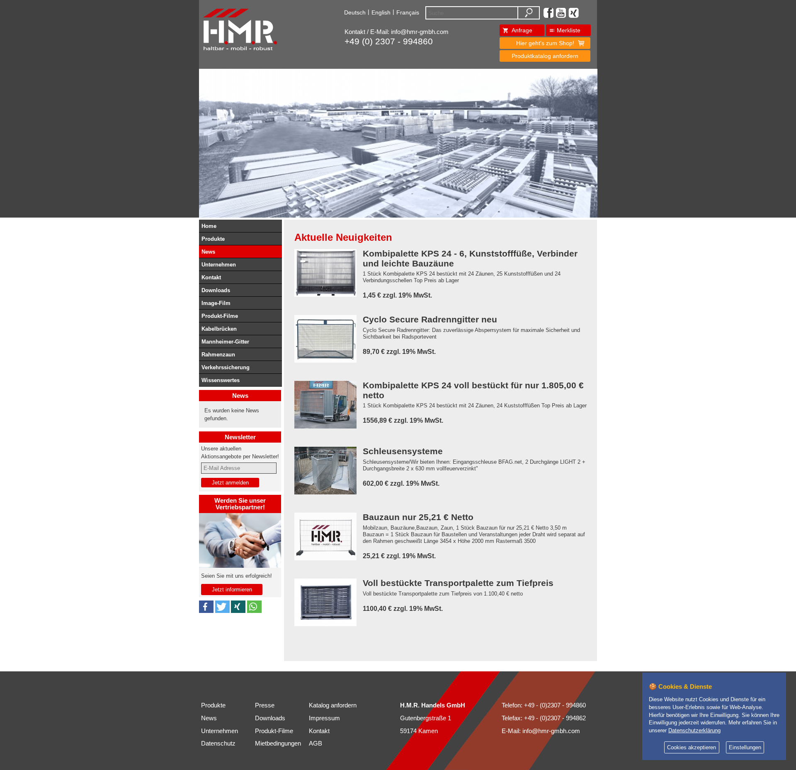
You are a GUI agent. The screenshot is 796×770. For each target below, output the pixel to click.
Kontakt (211, 277)
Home (208, 226)
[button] (206, 607)
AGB (315, 743)
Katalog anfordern (333, 705)
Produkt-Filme (219, 316)
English (381, 12)
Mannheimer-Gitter (225, 342)
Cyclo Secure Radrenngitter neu (430, 319)
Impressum (324, 718)
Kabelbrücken (219, 329)
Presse (264, 705)
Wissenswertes (220, 380)
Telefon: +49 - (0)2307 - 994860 (544, 705)
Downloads (215, 290)
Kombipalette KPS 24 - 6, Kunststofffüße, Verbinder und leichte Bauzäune (470, 258)
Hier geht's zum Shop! (545, 43)
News (208, 252)
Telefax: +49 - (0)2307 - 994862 (544, 718)
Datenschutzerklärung (694, 731)
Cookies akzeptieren (691, 748)
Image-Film (216, 303)
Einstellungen (745, 748)
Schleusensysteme (403, 451)
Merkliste (568, 30)
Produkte (213, 239)
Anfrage (522, 30)
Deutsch (355, 12)
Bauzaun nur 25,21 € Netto (418, 517)
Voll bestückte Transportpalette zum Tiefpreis (458, 583)
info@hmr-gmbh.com (420, 32)
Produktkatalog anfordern (545, 56)
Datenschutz (218, 743)
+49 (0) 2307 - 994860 (389, 41)
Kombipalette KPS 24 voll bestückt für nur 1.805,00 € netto (473, 390)
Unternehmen (218, 265)
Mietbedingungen (278, 743)
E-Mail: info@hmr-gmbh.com (541, 731)
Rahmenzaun (218, 354)
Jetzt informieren (232, 589)
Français (407, 12)
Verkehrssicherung (225, 367)
